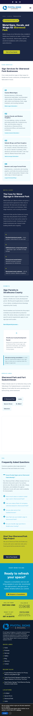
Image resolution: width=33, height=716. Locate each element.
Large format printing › (11, 177)
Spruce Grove (8, 696)
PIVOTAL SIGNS (24, 612)
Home (4, 16)
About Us (6, 661)
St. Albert (6, 693)
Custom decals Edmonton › (12, 133)
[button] (30, 7)
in (24, 606)
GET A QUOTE (8, 616)
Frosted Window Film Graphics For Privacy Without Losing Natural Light (16, 673)
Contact (6, 664)
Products (6, 650)
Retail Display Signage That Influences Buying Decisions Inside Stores (17, 683)
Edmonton (7, 408)
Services (6, 653)
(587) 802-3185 (8, 605)
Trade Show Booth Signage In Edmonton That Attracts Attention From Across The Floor (17, 678)
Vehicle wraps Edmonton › (12, 156)
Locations (9, 16)
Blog (5, 658)
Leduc (6, 701)
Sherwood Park (8, 698)
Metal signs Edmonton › (11, 106)
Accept (5, 713)
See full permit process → (11, 324)
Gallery (6, 656)
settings (19, 710)
